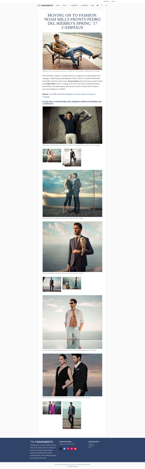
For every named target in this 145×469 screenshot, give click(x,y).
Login (113, 1)
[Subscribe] (97, 5)
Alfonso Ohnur (77, 78)
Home (57, 5)
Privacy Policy (64, 464)
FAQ (90, 447)
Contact (91, 444)
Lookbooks (84, 5)
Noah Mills (46, 81)
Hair (92, 5)
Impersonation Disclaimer (84, 464)
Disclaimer (57, 464)
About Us (91, 445)
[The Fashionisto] (45, 5)
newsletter (71, 444)
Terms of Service (73, 464)
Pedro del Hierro (48, 76)
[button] (102, 5)
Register (106, 1)
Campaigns (74, 5)
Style (64, 5)
